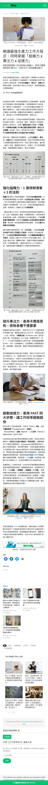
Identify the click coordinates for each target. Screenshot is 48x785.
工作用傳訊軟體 (8, 648)
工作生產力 (33, 645)
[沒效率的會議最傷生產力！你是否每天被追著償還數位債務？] (12, 621)
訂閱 (7, 761)
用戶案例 (27, 771)
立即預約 (7, 737)
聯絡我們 (36, 774)
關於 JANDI (10, 771)
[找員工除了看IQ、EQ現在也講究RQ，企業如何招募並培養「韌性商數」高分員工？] (14, 692)
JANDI (15, 526)
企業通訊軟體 (17, 645)
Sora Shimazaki (38, 402)
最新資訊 (12, 774)
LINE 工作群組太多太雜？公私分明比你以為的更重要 (32, 602)
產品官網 (19, 771)
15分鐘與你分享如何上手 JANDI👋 (24, 783)
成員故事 (20, 774)
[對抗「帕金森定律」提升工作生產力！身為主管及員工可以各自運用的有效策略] (34, 667)
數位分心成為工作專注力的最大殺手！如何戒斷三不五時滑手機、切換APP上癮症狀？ (11, 603)
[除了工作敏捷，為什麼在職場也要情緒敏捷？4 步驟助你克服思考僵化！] (14, 667)
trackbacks (26, 721)
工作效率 (25, 645)
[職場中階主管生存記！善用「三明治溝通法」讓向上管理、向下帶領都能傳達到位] (34, 692)
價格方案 (28, 774)
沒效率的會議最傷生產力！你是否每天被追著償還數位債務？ (11, 630)
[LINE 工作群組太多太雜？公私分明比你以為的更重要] (32, 593)
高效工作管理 (37, 771)
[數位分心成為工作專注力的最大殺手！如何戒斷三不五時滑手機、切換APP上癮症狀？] (12, 593)
